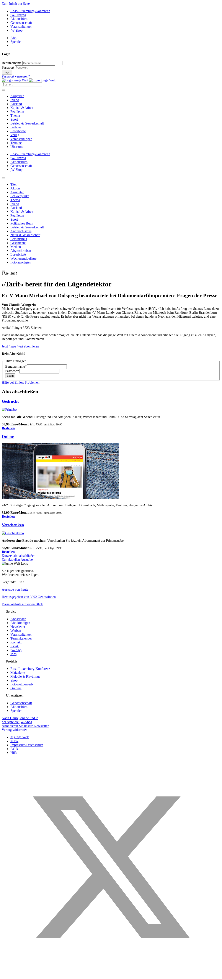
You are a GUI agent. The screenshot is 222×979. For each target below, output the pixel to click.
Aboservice (18, 619)
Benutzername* (16, 366)
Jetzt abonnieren (20, 346)
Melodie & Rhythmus (25, 676)
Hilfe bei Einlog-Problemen (20, 382)
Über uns (16, 147)
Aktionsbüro (19, 19)
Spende (15, 42)
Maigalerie (17, 672)
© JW (14, 741)
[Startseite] (29, 80)
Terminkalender (21, 638)
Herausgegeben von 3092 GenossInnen (29, 597)
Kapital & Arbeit (21, 108)
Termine (16, 143)
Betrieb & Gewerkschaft (27, 123)
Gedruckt (10, 401)
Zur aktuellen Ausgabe (17, 559)
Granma (15, 688)
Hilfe (13, 752)
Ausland (16, 104)
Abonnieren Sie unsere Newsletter (25, 726)
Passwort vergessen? (16, 76)
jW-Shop (16, 30)
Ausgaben (17, 96)
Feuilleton (17, 111)
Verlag (14, 135)
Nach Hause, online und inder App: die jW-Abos (20, 720)
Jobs (13, 654)
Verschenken (13, 525)
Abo (13, 38)
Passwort (8, 67)
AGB (14, 749)
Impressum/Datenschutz (26, 745)
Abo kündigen (20, 623)
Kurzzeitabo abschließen (18, 555)
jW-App (15, 650)
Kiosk (14, 646)
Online (8, 436)
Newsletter (17, 626)
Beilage (15, 127)
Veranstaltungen (21, 26)
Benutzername (11, 63)
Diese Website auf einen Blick (22, 604)
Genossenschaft (21, 22)
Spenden (16, 710)
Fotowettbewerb (21, 684)
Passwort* (12, 371)
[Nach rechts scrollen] (3, 270)
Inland (14, 100)
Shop (14, 680)
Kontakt (15, 642)
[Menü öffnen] (3, 89)
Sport (14, 119)
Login (6, 72)
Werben (15, 630)
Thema (15, 115)
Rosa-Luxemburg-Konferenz (30, 11)
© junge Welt (19, 737)
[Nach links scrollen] (3, 178)
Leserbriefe (18, 131)
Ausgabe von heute (15, 589)
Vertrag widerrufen (15, 730)
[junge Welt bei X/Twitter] (111, 975)
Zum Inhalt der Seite (16, 3)
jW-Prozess (18, 15)
